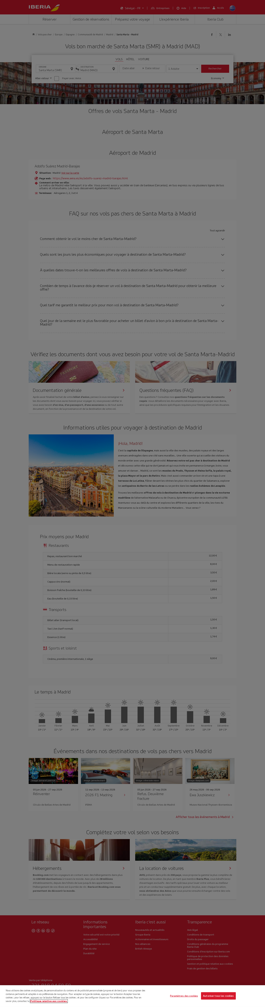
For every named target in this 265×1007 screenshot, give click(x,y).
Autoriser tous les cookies (218, 995)
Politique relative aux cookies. (48, 1000)
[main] (132, 996)
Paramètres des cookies (184, 995)
